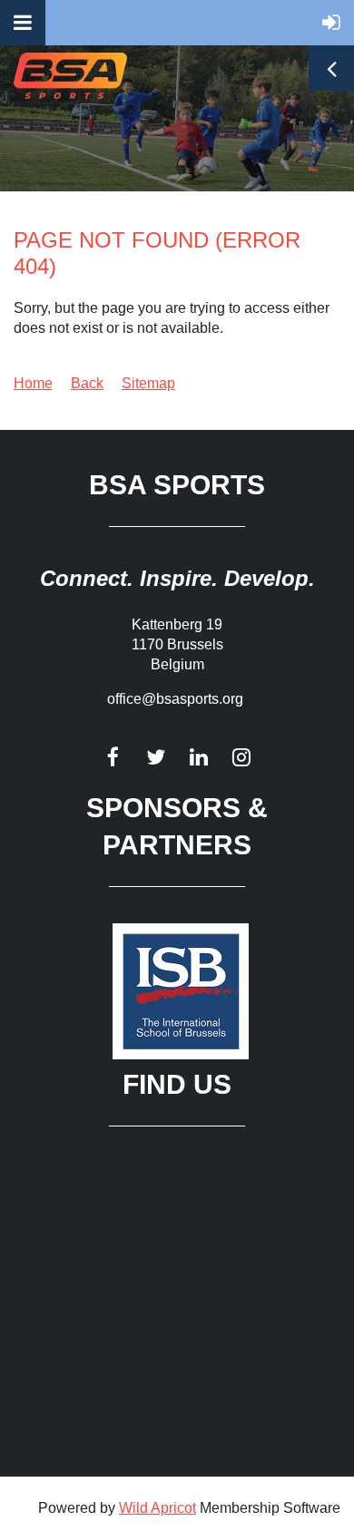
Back (87, 383)
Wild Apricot (157, 1508)
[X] (155, 756)
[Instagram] (241, 756)
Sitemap (148, 383)
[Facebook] (113, 756)
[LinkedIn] (198, 756)
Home (33, 383)
